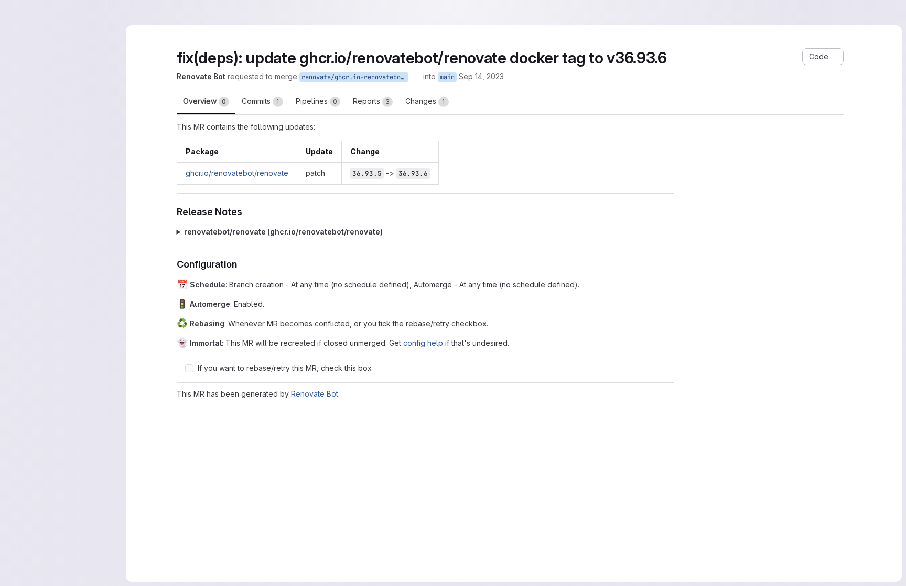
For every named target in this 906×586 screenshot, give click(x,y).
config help (423, 342)
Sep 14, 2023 (481, 76)
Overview (204, 101)
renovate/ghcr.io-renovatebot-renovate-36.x (354, 77)
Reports (371, 101)
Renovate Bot (314, 393)
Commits (260, 101)
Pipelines (316, 101)
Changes (425, 101)
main (447, 77)
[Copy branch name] (415, 76)
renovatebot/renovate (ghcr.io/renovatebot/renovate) (283, 231)
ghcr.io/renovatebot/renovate (237, 172)
